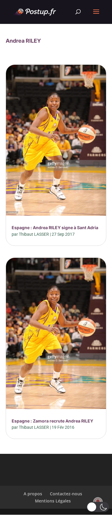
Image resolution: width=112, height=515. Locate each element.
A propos (33, 494)
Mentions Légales (53, 501)
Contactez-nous (66, 494)
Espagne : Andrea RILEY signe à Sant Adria (55, 227)
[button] (98, 507)
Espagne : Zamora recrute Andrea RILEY (52, 420)
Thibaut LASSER (34, 234)
